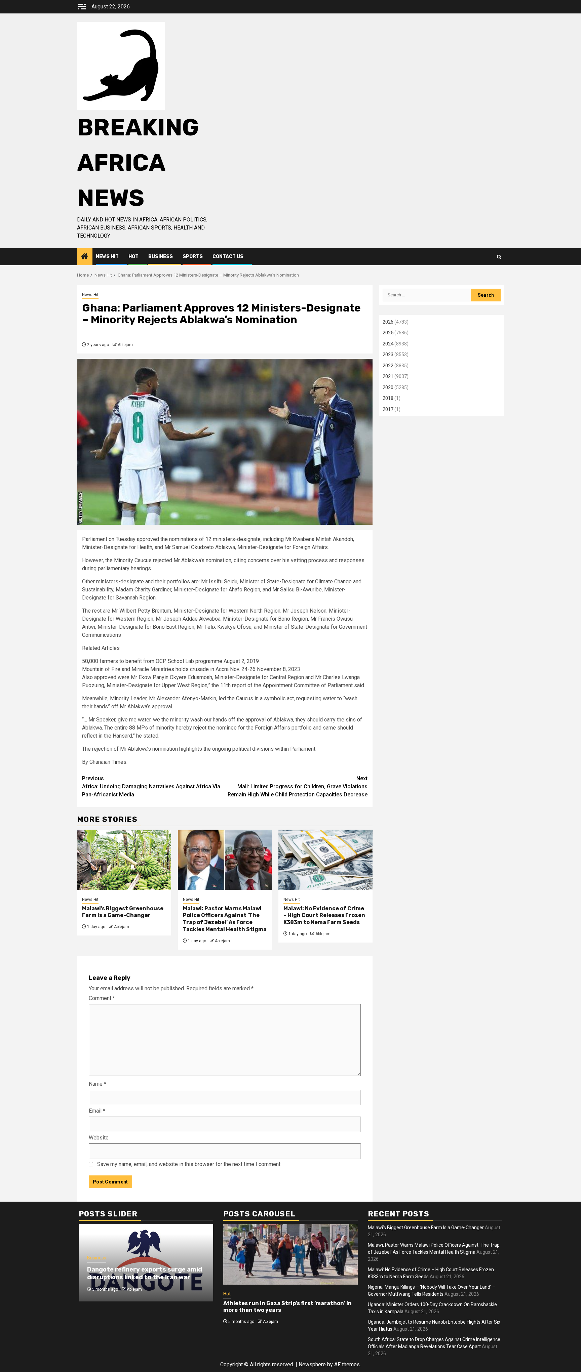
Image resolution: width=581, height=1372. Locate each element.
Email (97, 1111)
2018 (388, 398)
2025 (388, 333)
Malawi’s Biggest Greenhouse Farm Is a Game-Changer (122, 912)
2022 (388, 366)
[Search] (499, 256)
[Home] (84, 257)
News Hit (107, 256)
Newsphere (312, 1364)
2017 (388, 409)
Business (160, 256)
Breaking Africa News (138, 163)
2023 (388, 354)
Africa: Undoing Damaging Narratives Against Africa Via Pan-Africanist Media (151, 786)
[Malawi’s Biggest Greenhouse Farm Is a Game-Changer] (124, 860)
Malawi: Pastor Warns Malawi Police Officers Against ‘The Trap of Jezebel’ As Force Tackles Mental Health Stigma (225, 918)
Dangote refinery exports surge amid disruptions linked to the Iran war (144, 1273)
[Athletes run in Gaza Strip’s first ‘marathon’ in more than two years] (290, 1254)
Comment (102, 998)
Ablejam (125, 344)
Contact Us (227, 256)
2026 (388, 322)
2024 (388, 344)
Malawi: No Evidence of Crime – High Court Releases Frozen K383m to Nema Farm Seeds (324, 915)
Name (97, 1084)
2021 (388, 376)
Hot (133, 256)
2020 (388, 387)
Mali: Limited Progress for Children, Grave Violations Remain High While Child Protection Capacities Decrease (297, 786)
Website (99, 1137)
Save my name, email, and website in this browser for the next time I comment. (189, 1164)
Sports (193, 256)
